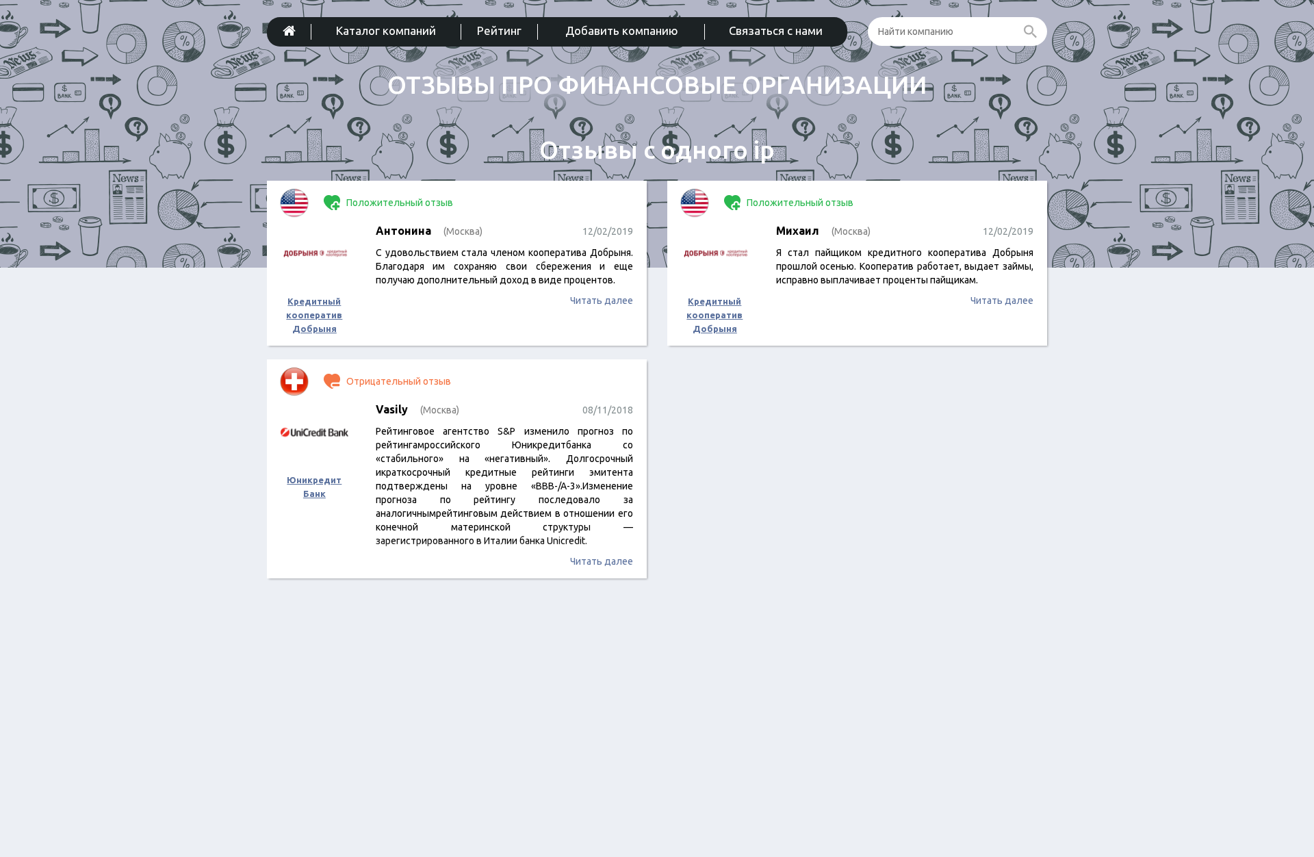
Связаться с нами (776, 30)
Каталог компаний (386, 30)
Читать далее (601, 300)
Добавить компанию (621, 30)
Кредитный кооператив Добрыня (314, 314)
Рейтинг (499, 30)
